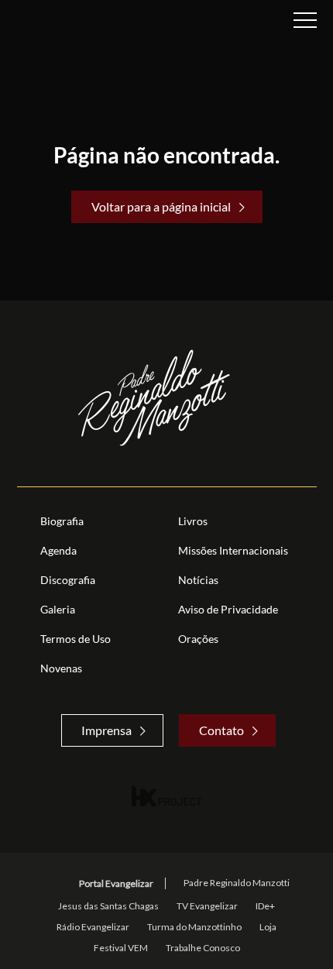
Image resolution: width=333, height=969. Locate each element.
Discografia (67, 579)
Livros (193, 520)
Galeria (57, 609)
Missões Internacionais (233, 550)
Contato (221, 730)
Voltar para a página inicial (161, 206)
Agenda (58, 550)
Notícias (198, 579)
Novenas (61, 668)
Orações (198, 638)
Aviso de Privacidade (228, 609)
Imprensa (106, 730)
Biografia (62, 520)
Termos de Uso (75, 638)
